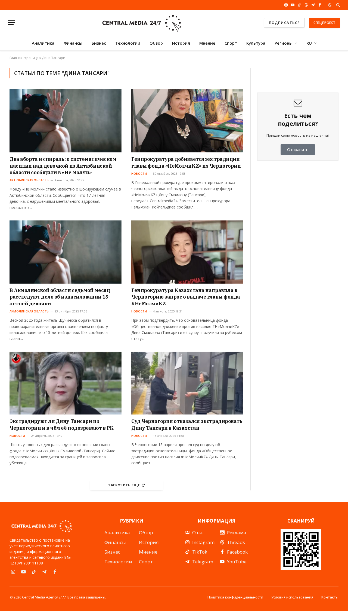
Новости (139, 173)
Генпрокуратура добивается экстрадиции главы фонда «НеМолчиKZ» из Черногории (186, 162)
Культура (255, 43)
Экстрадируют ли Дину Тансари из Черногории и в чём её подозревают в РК (62, 424)
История (181, 43)
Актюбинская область (29, 180)
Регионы (284, 43)
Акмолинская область (29, 311)
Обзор (156, 43)
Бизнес (99, 43)
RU (309, 43)
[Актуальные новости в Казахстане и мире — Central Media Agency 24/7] (141, 23)
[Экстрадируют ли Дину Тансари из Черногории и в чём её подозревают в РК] (66, 383)
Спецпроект (324, 22)
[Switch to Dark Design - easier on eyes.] (330, 5)
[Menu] (11, 23)
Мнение (207, 43)
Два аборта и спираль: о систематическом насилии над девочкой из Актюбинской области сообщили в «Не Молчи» (63, 166)
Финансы (73, 43)
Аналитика (43, 43)
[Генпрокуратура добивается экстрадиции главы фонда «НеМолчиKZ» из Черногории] (187, 120)
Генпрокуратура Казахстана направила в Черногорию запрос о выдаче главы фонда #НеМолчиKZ (185, 297)
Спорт (231, 43)
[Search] (337, 5)
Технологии (127, 43)
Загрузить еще (124, 485)
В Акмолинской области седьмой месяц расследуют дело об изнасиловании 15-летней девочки (60, 297)
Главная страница (24, 58)
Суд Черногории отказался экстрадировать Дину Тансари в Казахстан (186, 424)
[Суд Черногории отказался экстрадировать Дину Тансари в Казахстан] (187, 383)
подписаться (284, 22)
